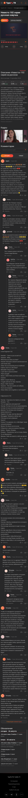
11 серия (11, 735)
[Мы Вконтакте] (6, 794)
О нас (14, 787)
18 (22, 438)
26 (22, 195)
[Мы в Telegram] (11, 794)
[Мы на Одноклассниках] (16, 794)
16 (22, 243)
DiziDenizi (8, 745)
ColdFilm (3, 745)
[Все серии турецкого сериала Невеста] (14, 46)
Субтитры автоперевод (7, 746)
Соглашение (14, 781)
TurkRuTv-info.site (14, 790)
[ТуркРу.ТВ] (10, 3)
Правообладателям (14, 784)
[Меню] (2, 3)
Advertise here (23, 70)
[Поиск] (21, 2)
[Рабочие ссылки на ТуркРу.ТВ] (21, 794)
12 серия (9, 764)
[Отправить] (25, 150)
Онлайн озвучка (15, 745)
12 (22, 450)
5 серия (8, 750)
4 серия (8, 755)
